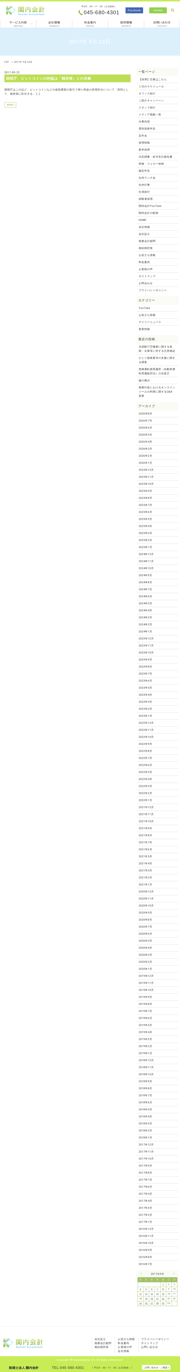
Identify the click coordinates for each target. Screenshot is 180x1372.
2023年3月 (145, 701)
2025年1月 (145, 547)
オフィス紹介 (147, 93)
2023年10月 (146, 652)
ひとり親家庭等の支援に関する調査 (157, 360)
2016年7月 (145, 1264)
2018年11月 (146, 1067)
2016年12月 (146, 1229)
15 (163, 1294)
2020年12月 (146, 891)
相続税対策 (146, 248)
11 (140, 1294)
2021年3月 (145, 870)
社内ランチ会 (147, 177)
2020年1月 (145, 968)
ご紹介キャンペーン (151, 100)
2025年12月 (146, 469)
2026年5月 (145, 434)
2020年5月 (145, 940)
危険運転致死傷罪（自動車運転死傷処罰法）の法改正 (157, 371)
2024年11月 (146, 561)
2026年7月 (145, 420)
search (172, 10)
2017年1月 (145, 1222)
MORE (10, 104)
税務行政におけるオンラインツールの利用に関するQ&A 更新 (157, 391)
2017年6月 (145, 1186)
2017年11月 (146, 1151)
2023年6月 (145, 680)
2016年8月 (145, 1257)
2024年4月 (145, 610)
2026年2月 (145, 455)
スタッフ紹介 (147, 107)
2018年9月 (145, 1081)
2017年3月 (145, 1207)
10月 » (173, 1273)
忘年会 (143, 135)
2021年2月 (145, 877)
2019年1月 (145, 1053)
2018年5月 (145, 1109)
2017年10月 (146, 1158)
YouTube (144, 308)
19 (146, 1299)
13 (152, 1294)
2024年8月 (145, 582)
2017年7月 (145, 1179)
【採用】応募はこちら (153, 79)
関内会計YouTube (150, 206)
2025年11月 (146, 476)
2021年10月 (146, 821)
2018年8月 (145, 1088)
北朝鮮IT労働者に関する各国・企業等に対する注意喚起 (157, 348)
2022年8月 (145, 751)
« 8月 (141, 1273)
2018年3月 (145, 1123)
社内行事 (144, 184)
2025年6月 (145, 512)
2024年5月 (145, 603)
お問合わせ (162, 24)
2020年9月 (145, 912)
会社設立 (144, 234)
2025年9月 (145, 491)
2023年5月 (145, 687)
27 (152, 1303)
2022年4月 (145, 779)
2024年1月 (145, 631)
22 (163, 1299)
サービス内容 (18, 24)
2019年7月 (145, 1011)
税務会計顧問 (147, 241)
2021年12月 (146, 807)
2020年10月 (146, 905)
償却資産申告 (147, 128)
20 (152, 1299)
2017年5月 (145, 1193)
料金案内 (90, 24)
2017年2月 (145, 1214)
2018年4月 (145, 1116)
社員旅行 (144, 191)
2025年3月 (145, 533)
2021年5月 (145, 856)
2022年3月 (145, 786)
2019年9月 (145, 997)
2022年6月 (145, 765)
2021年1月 (145, 884)
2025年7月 (145, 505)
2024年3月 (145, 617)
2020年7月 (145, 926)
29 (163, 1303)
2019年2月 (145, 1046)
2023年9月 (145, 659)
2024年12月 (146, 554)
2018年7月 (145, 1095)
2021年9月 (145, 828)
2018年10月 (146, 1074)
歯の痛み (144, 380)
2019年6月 (145, 1018)
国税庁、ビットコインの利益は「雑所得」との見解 (48, 78)
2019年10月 (146, 990)
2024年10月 (146, 568)
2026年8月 (145, 413)
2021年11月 (146, 814)
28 (157, 1303)
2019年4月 (145, 1032)
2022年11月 (146, 730)
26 (146, 1303)
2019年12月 (146, 976)
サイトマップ (147, 276)
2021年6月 (145, 849)
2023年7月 (145, 673)
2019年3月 (145, 1039)
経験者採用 (146, 198)
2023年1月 (145, 715)
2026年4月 (145, 441)
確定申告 (144, 170)
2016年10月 (146, 1243)
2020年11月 (146, 898)
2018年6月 (145, 1102)
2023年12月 (146, 638)
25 (140, 1303)
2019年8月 (145, 1004)
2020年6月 (145, 933)
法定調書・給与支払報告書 (156, 156)
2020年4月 (145, 947)
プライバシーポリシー (153, 290)
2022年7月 (145, 758)
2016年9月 (145, 1250)
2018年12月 (146, 1060)
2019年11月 (146, 983)
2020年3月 (145, 954)
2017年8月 (145, 1172)
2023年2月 (145, 708)
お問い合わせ (149, 1347)
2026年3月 (145, 448)
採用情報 (126, 24)
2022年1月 (145, 800)
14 (157, 1294)
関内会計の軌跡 (148, 213)
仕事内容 (144, 121)
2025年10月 (146, 484)
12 (146, 1294)
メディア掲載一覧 (150, 114)
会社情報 (54, 24)
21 (157, 1299)
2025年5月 (145, 519)
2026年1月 (145, 462)
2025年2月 (145, 540)
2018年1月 (145, 1137)
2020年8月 (145, 919)
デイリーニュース (150, 322)
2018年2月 (145, 1130)
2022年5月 (145, 772)
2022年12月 (146, 722)
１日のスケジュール (151, 86)
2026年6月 (145, 427)
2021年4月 (145, 863)
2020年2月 (145, 961)
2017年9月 (145, 1165)
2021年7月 (145, 842)
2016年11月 (146, 1236)
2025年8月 (145, 498)
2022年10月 (146, 737)
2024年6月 (145, 596)
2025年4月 (145, 526)
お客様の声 (146, 269)
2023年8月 (145, 666)
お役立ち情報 (147, 255)
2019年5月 (145, 1025)
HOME (142, 220)
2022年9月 (145, 744)
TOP (6, 62)
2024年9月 (145, 575)
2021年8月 (145, 835)
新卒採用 (144, 149)
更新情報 (144, 329)
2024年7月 (145, 589)
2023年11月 (146, 645)
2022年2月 (145, 793)
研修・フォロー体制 (151, 163)
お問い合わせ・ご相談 (155, 1367)
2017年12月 (146, 1144)
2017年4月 (145, 1200)
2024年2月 (145, 624)
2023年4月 (145, 694)
